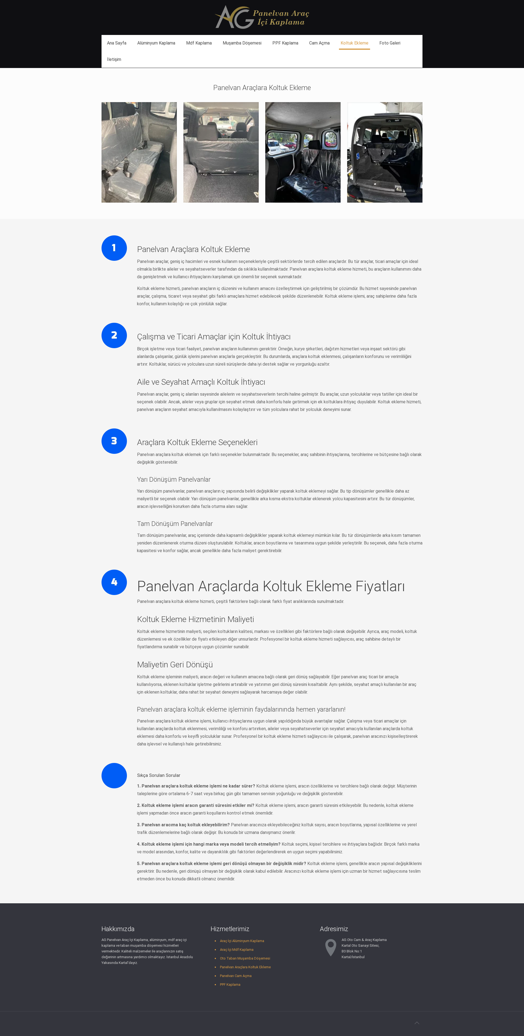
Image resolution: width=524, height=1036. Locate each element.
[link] (139, 152)
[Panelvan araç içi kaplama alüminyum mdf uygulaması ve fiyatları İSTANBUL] (262, 17)
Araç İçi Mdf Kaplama (237, 950)
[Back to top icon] (416, 1023)
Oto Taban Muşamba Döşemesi (245, 958)
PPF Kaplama (230, 984)
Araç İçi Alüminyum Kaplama (242, 941)
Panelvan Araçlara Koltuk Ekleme (245, 967)
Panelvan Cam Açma (236, 976)
